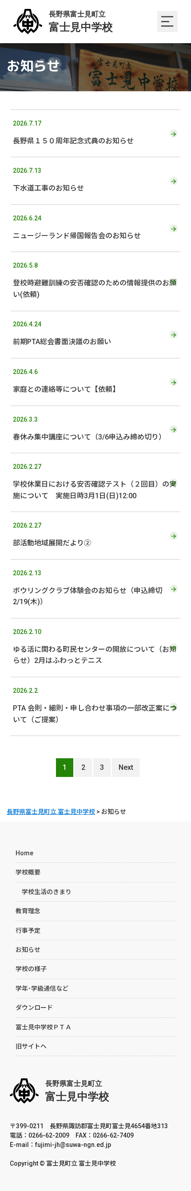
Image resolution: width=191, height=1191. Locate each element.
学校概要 (28, 872)
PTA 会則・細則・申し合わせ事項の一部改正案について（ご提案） (95, 705)
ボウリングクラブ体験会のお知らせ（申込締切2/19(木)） (87, 587)
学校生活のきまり (44, 891)
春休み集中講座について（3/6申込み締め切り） (89, 428)
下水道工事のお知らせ (48, 179)
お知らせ (28, 949)
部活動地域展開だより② (52, 534)
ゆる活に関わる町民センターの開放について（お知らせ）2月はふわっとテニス (94, 646)
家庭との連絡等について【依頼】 (66, 381)
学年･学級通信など (42, 988)
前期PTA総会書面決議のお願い (62, 333)
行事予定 (28, 930)
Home (24, 853)
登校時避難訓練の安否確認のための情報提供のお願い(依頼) (94, 280)
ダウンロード (34, 1007)
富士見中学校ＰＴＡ (44, 1027)
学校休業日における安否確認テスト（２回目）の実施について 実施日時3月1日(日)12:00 (94, 481)
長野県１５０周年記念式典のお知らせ (73, 132)
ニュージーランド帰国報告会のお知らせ (77, 227)
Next (126, 767)
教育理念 (28, 911)
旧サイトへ (31, 1046)
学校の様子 (31, 968)
